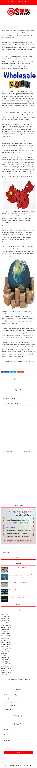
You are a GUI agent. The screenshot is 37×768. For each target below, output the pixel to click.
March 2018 (4, 642)
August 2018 (4, 638)
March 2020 (4, 623)
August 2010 (4, 672)
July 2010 (3, 674)
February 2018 (5, 644)
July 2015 (3, 659)
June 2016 (3, 655)
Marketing (6, 552)
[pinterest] (19, 1)
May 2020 (3, 618)
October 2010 (5, 668)
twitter (13, 372)
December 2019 (5, 625)
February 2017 (5, 649)
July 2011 (3, 662)
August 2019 (4, 629)
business (9, 709)
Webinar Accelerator (16, 589)
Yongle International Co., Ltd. (21, 765)
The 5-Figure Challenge (17, 597)
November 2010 (5, 666)
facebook (5, 372)
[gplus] (26, 1)
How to (9, 698)
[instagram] (15, 1)
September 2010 (5, 670)
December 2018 (5, 636)
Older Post (27, 451)
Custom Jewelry (11, 695)
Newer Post (9, 451)
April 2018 (3, 640)
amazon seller (11, 705)
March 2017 (4, 646)
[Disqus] (18, 479)
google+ (21, 372)
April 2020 (3, 621)
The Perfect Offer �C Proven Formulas (22, 567)
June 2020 (3, 616)
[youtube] (22, 1)
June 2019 (3, 631)
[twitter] (12, 1)
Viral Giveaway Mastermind (18, 582)
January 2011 (4, 664)
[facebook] (8, 1)
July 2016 (3, 653)
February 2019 (5, 633)
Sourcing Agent (11, 702)
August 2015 (4, 657)
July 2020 (3, 614)
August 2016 (4, 651)
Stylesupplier (18, 390)
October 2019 (5, 627)
